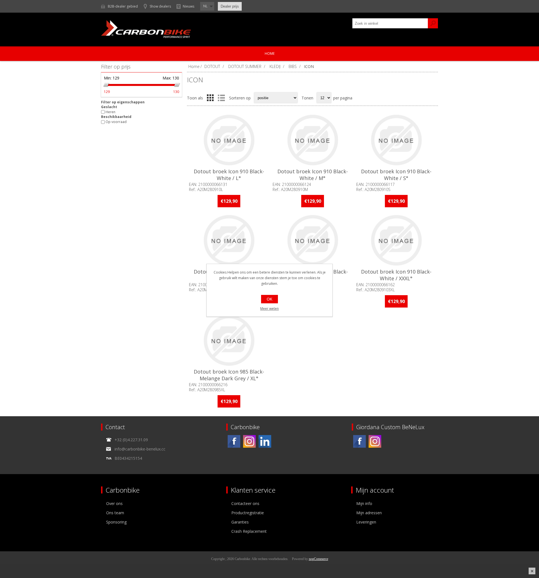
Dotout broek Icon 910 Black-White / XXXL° (396, 275)
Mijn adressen (369, 512)
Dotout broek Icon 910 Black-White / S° (396, 174)
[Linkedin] (265, 441)
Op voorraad (116, 122)
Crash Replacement (249, 531)
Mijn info (364, 503)
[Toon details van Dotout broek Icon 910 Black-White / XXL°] (312, 240)
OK (269, 299)
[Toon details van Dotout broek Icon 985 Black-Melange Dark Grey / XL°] (229, 340)
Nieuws (188, 6)
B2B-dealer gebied (123, 6)
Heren (110, 112)
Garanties (240, 522)
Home (270, 53)
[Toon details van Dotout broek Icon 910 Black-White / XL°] (229, 240)
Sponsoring (116, 522)
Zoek (433, 23)
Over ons (114, 503)
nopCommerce (318, 559)
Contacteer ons (245, 503)
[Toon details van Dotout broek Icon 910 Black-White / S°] (396, 140)
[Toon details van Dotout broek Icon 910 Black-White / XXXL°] (396, 240)
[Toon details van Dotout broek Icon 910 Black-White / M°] (312, 140)
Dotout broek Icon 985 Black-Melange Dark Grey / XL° (229, 375)
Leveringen (366, 522)
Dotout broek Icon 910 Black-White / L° (229, 174)
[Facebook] (234, 441)
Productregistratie (247, 512)
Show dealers (160, 6)
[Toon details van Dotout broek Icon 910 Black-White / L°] (229, 140)
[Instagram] (249, 441)
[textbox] (390, 23)
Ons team (115, 512)
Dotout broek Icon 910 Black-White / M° (312, 174)
